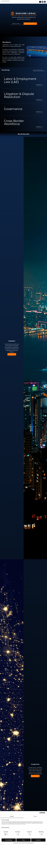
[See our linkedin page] (42, 2)
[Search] (32, 2)
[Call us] (45, 2)
